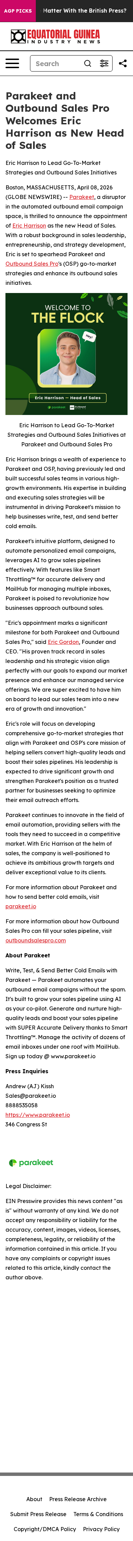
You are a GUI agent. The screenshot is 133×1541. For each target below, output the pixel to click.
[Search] (87, 63)
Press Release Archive (78, 1499)
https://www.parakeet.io (37, 1114)
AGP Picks (18, 11)
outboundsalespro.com (35, 940)
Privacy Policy (101, 1529)
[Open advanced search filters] (104, 63)
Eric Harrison (29, 225)
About (34, 1499)
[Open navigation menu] (12, 63)
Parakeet (81, 197)
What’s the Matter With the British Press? (69, 10)
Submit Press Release (38, 1514)
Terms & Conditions (98, 1514)
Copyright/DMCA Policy (45, 1529)
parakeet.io (20, 906)
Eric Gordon (63, 641)
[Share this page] (123, 63)
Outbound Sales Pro (31, 263)
